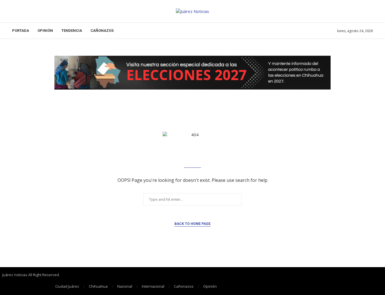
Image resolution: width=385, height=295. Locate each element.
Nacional (124, 286)
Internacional (153, 286)
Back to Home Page (192, 224)
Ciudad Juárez (67, 286)
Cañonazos (102, 30)
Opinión (45, 30)
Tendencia (71, 30)
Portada (20, 30)
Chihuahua (98, 286)
